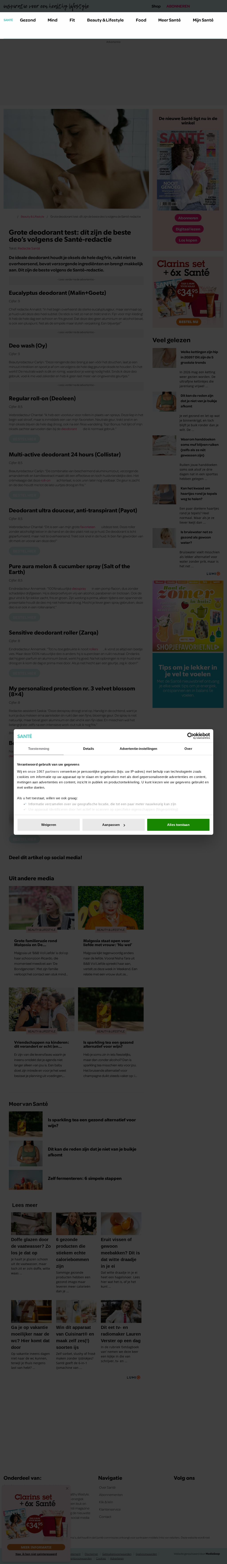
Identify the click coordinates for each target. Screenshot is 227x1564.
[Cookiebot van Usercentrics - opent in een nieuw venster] (190, 736)
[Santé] (8, 19)
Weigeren (48, 825)
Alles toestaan (178, 825)
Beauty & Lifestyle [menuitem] (105, 20)
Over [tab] (188, 749)
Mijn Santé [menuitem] (203, 20)
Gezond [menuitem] (28, 20)
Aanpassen (111, 825)
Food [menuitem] (141, 20)
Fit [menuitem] (72, 20)
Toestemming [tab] (38, 749)
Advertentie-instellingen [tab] (138, 749)
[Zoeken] (7, 33)
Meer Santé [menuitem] (169, 20)
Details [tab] (88, 749)
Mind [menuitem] (52, 20)
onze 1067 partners (43, 771)
